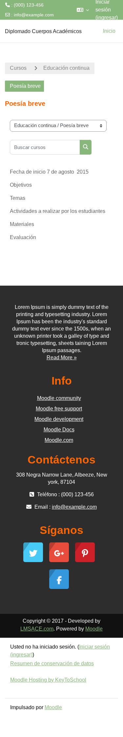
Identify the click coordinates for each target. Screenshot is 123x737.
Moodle (94, 629)
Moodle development (58, 419)
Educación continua (66, 68)
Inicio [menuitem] (109, 31)
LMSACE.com (36, 629)
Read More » (62, 357)
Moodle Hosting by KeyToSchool (48, 680)
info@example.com (34, 14)
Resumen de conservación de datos (52, 663)
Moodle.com (59, 440)
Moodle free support (59, 408)
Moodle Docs (59, 429)
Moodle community (59, 398)
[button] (83, 10)
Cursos (18, 68)
